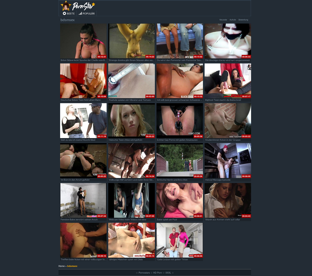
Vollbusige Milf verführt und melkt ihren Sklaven (133, 179)
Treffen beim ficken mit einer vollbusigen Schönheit (87, 259)
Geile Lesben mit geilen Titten (172, 259)
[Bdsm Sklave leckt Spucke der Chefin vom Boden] (83, 41)
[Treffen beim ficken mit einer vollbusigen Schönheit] (83, 240)
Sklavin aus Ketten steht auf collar (222, 219)
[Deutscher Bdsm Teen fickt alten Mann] (83, 80)
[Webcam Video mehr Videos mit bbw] (131, 200)
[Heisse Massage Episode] (228, 160)
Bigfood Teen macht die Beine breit (223, 99)
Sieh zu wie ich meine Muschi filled (78, 139)
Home (61, 266)
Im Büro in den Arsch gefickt (75, 179)
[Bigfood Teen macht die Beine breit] (228, 80)
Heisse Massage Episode (217, 179)
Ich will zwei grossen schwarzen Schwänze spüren (182, 99)
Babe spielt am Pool (167, 219)
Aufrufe (233, 19)
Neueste (223, 19)
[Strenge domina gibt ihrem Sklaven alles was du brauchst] (131, 41)
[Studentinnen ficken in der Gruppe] (228, 120)
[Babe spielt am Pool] (179, 200)
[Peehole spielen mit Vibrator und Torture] (131, 80)
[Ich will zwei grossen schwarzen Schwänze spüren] (179, 80)
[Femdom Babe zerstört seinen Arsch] (83, 200)
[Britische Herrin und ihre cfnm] (179, 160)
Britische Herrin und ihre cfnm (172, 179)
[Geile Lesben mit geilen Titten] (179, 240)
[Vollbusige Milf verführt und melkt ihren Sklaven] (131, 160)
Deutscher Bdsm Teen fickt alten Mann (81, 99)
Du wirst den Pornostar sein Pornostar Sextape (181, 60)
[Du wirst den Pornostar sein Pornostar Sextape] (179, 41)
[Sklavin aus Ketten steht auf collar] (228, 200)
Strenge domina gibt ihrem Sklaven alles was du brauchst (137, 60)
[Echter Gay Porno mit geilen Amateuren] (179, 120)
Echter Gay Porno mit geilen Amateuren (177, 139)
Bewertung (243, 19)
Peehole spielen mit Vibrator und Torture (130, 99)
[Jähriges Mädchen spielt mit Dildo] (131, 240)
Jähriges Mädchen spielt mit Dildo (126, 259)
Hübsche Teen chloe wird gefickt (125, 139)
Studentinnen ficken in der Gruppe (222, 139)
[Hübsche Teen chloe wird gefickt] (131, 120)
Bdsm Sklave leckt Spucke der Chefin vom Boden (85, 60)
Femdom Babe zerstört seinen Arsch (79, 219)
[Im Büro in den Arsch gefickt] (83, 160)
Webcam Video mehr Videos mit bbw (127, 219)
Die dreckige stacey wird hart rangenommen (227, 60)
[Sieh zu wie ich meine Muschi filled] (83, 120)
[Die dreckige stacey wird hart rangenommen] (228, 41)
